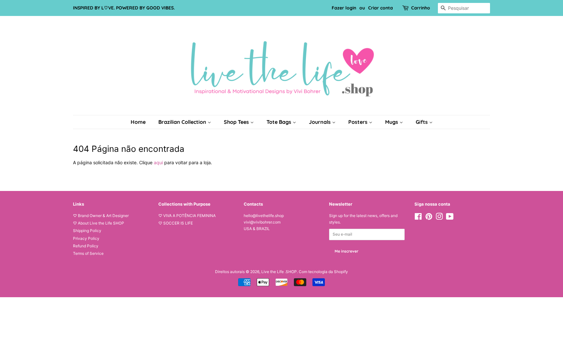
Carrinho (420, 8)
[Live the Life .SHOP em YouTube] (450, 217)
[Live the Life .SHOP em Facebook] (418, 217)
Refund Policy (85, 245)
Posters (358, 122)
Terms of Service (88, 253)
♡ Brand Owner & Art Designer (101, 215)
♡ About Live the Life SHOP (98, 223)
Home (138, 122)
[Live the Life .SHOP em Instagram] (439, 217)
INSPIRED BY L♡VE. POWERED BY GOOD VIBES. (124, 8)
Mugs (392, 122)
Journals (320, 122)
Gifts (422, 122)
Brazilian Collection (183, 122)
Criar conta (380, 8)
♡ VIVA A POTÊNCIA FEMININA (187, 215)
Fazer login (344, 8)
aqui (158, 162)
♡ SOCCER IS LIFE (175, 223)
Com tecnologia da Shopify (323, 271)
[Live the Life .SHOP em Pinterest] (428, 217)
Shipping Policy (87, 230)
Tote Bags (280, 122)
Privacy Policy (86, 238)
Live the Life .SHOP (279, 271)
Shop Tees (237, 122)
